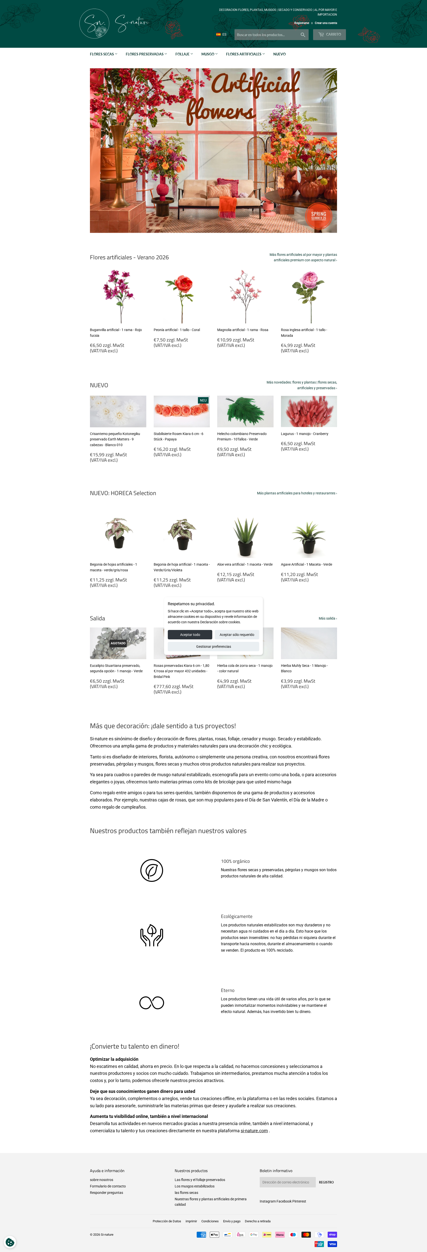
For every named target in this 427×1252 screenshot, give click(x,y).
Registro (326, 1182)
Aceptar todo (190, 635)
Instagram (268, 1201)
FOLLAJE (182, 54)
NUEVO (279, 54)
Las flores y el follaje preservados (200, 1180)
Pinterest (299, 1201)
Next (326, 150)
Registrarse (301, 23)
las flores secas (186, 1193)
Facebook (284, 1201)
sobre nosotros (101, 1180)
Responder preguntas (106, 1193)
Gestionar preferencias (213, 647)
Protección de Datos (167, 1221)
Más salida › (328, 618)
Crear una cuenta (326, 23)
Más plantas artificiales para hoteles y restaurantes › (297, 493)
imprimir (191, 1221)
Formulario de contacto (108, 1186)
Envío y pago (231, 1221)
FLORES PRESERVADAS (145, 54)
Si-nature (107, 1234)
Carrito (333, 34)
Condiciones (210, 1221)
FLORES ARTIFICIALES (244, 54)
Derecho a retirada (258, 1221)
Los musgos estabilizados (194, 1186)
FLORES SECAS (102, 54)
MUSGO (208, 54)
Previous (100, 150)
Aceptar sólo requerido (237, 635)
